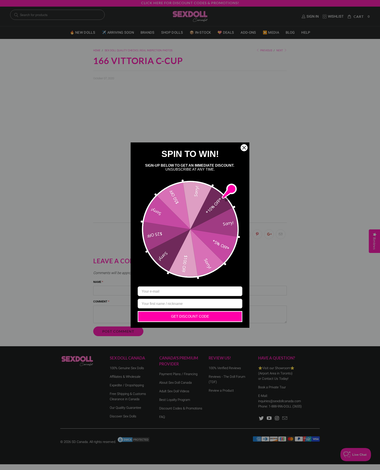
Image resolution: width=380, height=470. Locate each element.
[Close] (244, 147)
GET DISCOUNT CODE (190, 316)
